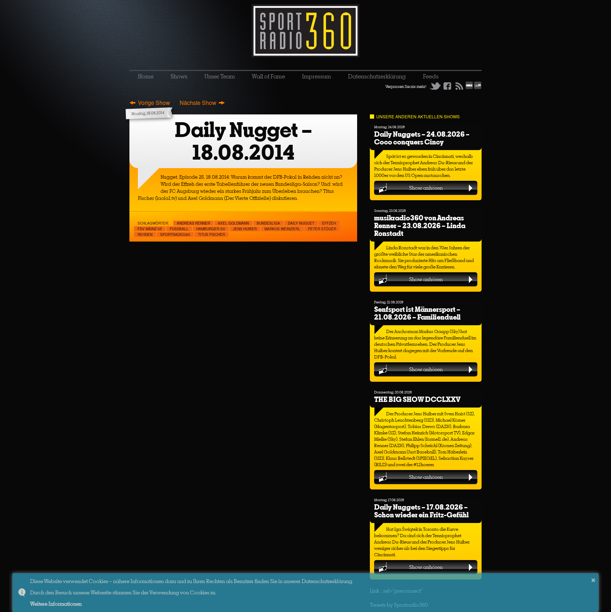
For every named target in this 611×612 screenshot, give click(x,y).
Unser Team (219, 76)
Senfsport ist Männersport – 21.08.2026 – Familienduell (417, 313)
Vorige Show (154, 103)
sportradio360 (175, 234)
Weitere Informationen (56, 603)
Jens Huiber (245, 228)
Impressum (316, 76)
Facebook (447, 86)
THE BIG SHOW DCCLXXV (417, 399)
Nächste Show (198, 103)
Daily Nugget (301, 223)
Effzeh (329, 223)
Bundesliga (268, 223)
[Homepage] (305, 30)
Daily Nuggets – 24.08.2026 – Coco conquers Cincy (422, 138)
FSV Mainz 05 (150, 228)
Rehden (145, 234)
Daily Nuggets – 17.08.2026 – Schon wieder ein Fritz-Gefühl (421, 511)
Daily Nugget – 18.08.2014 (243, 141)
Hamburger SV (210, 228)
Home (145, 76)
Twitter (435, 86)
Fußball (179, 228)
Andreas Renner (193, 223)
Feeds (430, 76)
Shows (178, 76)
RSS (459, 86)
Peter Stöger (322, 228)
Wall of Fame (268, 76)
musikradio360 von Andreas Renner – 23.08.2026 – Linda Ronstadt (419, 225)
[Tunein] (478, 88)
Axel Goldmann (233, 223)
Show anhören (426, 187)
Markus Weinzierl (282, 228)
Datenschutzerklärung (377, 76)
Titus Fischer (211, 234)
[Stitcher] (469, 88)
